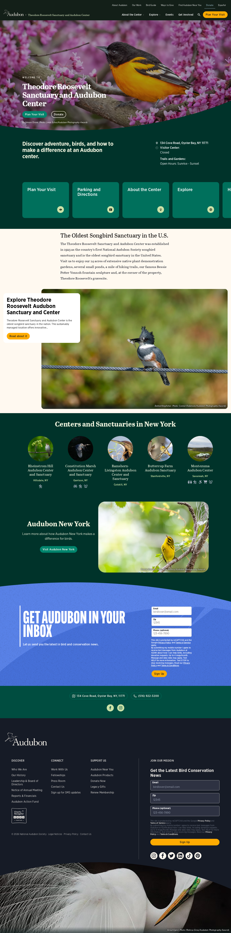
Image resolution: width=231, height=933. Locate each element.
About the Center (132, 14)
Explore (153, 14)
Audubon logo (13, 13)
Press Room (58, 781)
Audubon (26, 739)
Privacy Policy (164, 642)
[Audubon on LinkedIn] (180, 855)
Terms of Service (183, 642)
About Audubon (119, 5)
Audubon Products (102, 775)
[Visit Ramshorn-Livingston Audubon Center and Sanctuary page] (120, 462)
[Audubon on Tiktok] (189, 855)
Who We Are (19, 769)
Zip (154, 619)
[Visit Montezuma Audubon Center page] (200, 462)
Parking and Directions (88, 192)
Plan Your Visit (215, 14)
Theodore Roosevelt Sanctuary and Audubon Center (59, 15)
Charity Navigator (19, 815)
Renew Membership (102, 792)
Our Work (136, 5)
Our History (18, 775)
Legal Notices (55, 834)
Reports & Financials (23, 795)
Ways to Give (167, 5)
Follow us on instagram (120, 707)
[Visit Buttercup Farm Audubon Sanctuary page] (160, 462)
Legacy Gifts (98, 786)
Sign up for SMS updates (66, 792)
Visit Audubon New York (59, 549)
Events (170, 14)
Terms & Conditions (170, 665)
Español (222, 5)
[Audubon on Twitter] (171, 855)
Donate (209, 5)
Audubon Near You (102, 769)
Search (199, 14)
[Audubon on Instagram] (153, 855)
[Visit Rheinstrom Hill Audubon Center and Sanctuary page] (40, 462)
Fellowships (58, 775)
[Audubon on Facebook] (162, 855)
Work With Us (59, 769)
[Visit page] (134, 349)
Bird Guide (151, 5)
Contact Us (57, 786)
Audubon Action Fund (24, 801)
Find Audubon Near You (190, 5)
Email (155, 608)
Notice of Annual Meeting (26, 790)
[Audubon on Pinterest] (197, 855)
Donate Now (98, 781)
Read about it (18, 336)
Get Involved (185, 14)
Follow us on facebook (110, 707)
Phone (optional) (161, 630)
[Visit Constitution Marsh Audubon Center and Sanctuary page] (80, 462)
